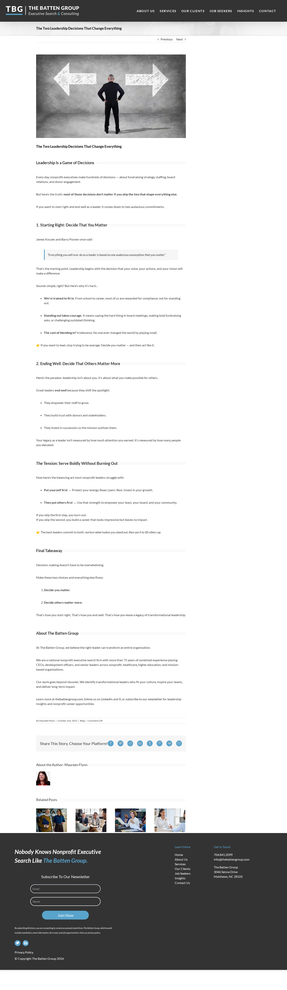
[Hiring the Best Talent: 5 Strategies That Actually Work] (91, 820)
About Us (181, 859)
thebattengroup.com (69, 699)
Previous (167, 39)
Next (179, 39)
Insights (180, 878)
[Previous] (39, 820)
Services (180, 864)
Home (179, 854)
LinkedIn (107, 699)
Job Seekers (183, 873)
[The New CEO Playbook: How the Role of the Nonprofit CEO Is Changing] (51, 820)
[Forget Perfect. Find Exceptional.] (130, 820)
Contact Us (182, 883)
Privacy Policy (24, 952)
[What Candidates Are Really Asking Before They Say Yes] (169, 820)
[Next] (182, 820)
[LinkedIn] (26, 943)
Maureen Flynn (47, 720)
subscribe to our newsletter (144, 699)
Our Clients (182, 869)
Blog (82, 720)
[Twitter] (17, 943)
